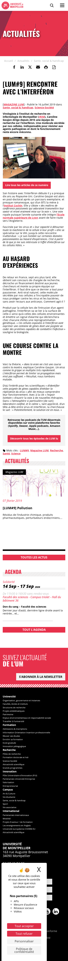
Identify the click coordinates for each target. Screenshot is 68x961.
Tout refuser (24, 934)
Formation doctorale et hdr (16, 757)
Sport (5, 803)
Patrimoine (8, 714)
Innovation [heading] (10, 771)
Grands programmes (12, 767)
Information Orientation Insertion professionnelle (26, 732)
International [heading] (11, 811)
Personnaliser (24, 941)
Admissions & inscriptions (15, 728)
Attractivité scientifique (13, 764)
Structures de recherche (14, 707)
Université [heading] (9, 696)
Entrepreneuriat (10, 786)
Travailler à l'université (13, 721)
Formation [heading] (9, 725)
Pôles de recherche (12, 753)
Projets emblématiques (13, 711)
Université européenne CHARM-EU (19, 828)
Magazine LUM (14, 104)
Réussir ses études (11, 736)
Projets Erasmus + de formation (18, 822)
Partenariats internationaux (16, 815)
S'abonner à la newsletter (40, 677)
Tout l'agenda (34, 630)
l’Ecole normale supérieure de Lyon (33, 216)
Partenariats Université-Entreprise (19, 778)
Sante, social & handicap (18, 107)
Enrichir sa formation (13, 739)
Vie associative (9, 807)
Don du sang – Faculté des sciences (24, 606)
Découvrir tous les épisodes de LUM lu (34, 438)
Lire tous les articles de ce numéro (26, 185)
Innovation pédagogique (14, 746)
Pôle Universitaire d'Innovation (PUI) (20, 775)
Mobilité (7, 818)
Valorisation (8, 782)
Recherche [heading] (9, 750)
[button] (38, 67)
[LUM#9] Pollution (17, 508)
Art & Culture (9, 793)
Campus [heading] (8, 789)
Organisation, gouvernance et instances (21, 700)
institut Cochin (13, 205)
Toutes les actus (34, 557)
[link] (14, 67)
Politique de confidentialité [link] (24, 950)
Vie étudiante (9, 797)
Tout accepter (24, 926)
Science (15, 453)
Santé (6, 453)
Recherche (56, 450)
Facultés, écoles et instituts (15, 703)
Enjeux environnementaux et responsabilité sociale (27, 717)
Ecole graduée (9, 742)
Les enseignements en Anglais (17, 825)
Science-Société (44, 107)
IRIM (42, 116)
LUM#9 (24, 450)
